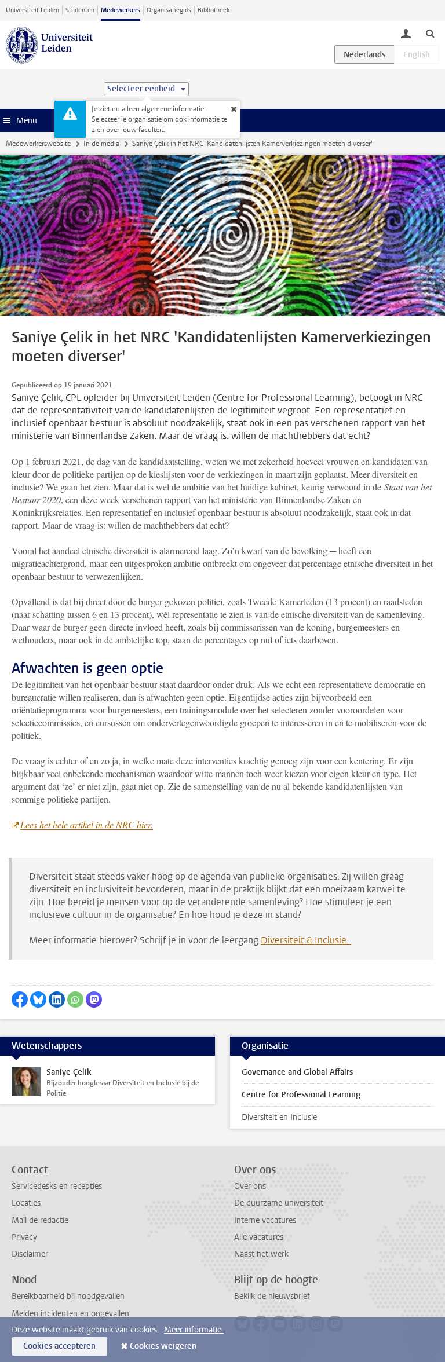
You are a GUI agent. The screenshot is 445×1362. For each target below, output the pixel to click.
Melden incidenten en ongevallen (70, 1313)
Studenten (79, 10)
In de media (101, 143)
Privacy (24, 1237)
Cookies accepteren (59, 1346)
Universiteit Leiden (32, 10)
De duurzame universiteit (278, 1203)
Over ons (250, 1186)
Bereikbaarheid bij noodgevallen (68, 1296)
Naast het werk (261, 1254)
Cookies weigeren (163, 1346)
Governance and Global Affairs (297, 1072)
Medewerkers (120, 10)
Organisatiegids (169, 10)
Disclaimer (30, 1254)
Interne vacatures (265, 1220)
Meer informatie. (194, 1329)
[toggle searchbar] (430, 33)
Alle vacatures (258, 1237)
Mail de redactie (40, 1220)
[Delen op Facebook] (20, 999)
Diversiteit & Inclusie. (306, 940)
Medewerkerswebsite (38, 143)
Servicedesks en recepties (57, 1186)
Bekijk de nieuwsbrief (272, 1296)
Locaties (26, 1203)
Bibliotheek (214, 10)
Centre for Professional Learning (301, 1094)
